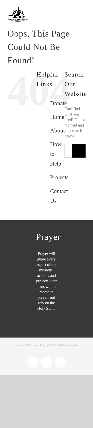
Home (57, 117)
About (57, 131)
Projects (59, 177)
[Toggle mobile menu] (84, 9)
